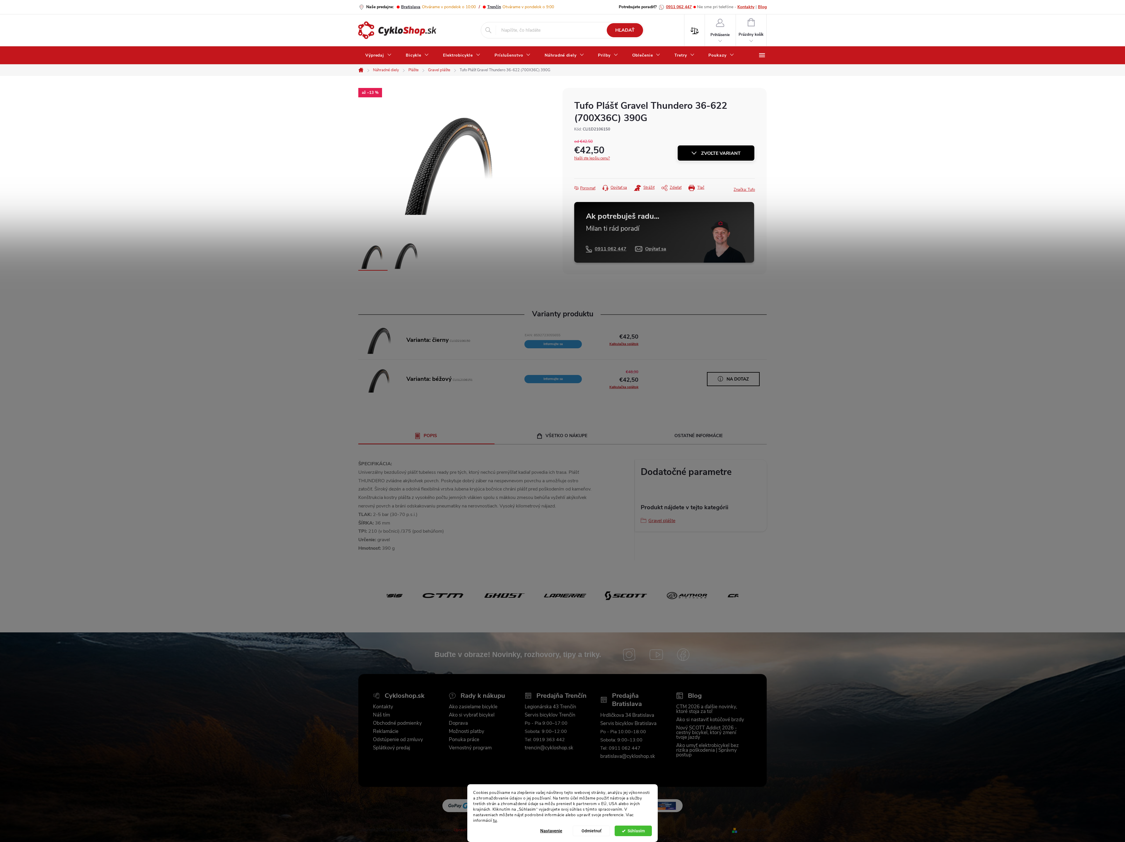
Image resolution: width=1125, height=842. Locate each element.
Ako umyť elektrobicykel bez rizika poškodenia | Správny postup (707, 750)
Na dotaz (738, 379)
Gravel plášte (661, 520)
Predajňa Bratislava (627, 700)
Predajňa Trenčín (561, 696)
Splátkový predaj (391, 748)
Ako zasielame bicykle (473, 707)
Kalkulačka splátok (623, 344)
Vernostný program (470, 748)
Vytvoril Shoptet (753, 830)
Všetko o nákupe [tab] (566, 436)
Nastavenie (551, 830)
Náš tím (381, 715)
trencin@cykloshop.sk (549, 748)
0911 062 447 (679, 7)
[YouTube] (656, 654)
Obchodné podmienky (397, 723)
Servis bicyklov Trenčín (550, 715)
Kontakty (745, 7)
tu (495, 820)
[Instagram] (629, 654)
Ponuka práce (464, 739)
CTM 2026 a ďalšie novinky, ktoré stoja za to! (706, 709)
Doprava (458, 723)
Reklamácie (385, 731)
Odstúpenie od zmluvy (398, 739)
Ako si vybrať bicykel (472, 715)
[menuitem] (378, 55)
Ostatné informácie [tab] (698, 436)
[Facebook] (683, 654)
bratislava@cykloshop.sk (627, 756)
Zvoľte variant (721, 153)
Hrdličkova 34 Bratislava (627, 715)
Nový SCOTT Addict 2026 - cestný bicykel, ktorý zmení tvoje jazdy (706, 733)
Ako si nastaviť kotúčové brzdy (710, 719)
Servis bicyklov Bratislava (628, 723)
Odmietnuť (591, 831)
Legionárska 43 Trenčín (550, 707)
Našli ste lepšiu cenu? (592, 158)
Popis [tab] (430, 436)
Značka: (744, 189)
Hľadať (625, 30)
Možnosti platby (466, 731)
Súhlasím (636, 831)
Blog (762, 7)
